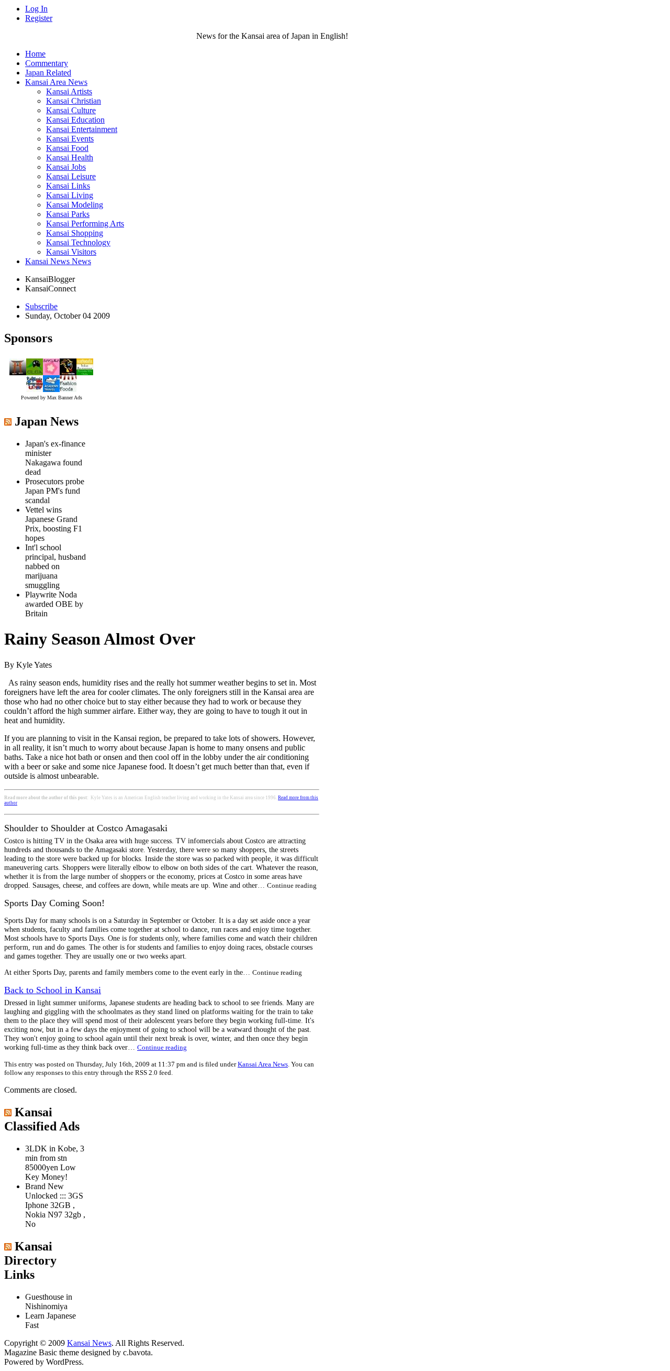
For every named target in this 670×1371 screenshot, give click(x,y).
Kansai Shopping (74, 233)
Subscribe (41, 306)
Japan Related (48, 72)
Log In (36, 8)
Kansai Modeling (74, 204)
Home (35, 53)
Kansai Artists (69, 91)
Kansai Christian (73, 100)
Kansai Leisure (71, 176)
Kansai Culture (71, 110)
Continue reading (162, 1047)
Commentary (46, 63)
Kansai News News (58, 261)
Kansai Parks (68, 214)
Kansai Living (69, 195)
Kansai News (89, 1343)
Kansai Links (68, 185)
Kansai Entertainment (81, 129)
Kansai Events (70, 138)
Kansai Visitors (71, 251)
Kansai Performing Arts (85, 223)
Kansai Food (67, 148)
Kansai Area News (56, 82)
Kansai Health (69, 157)
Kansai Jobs (66, 166)
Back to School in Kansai (52, 990)
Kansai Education (75, 119)
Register (38, 18)
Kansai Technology (78, 242)
